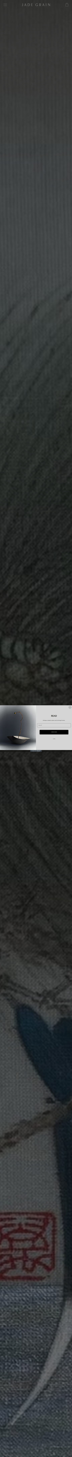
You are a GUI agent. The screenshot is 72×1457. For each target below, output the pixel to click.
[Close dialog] (70, 707)
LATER (54, 739)
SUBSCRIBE (54, 732)
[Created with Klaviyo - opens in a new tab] (36, 751)
